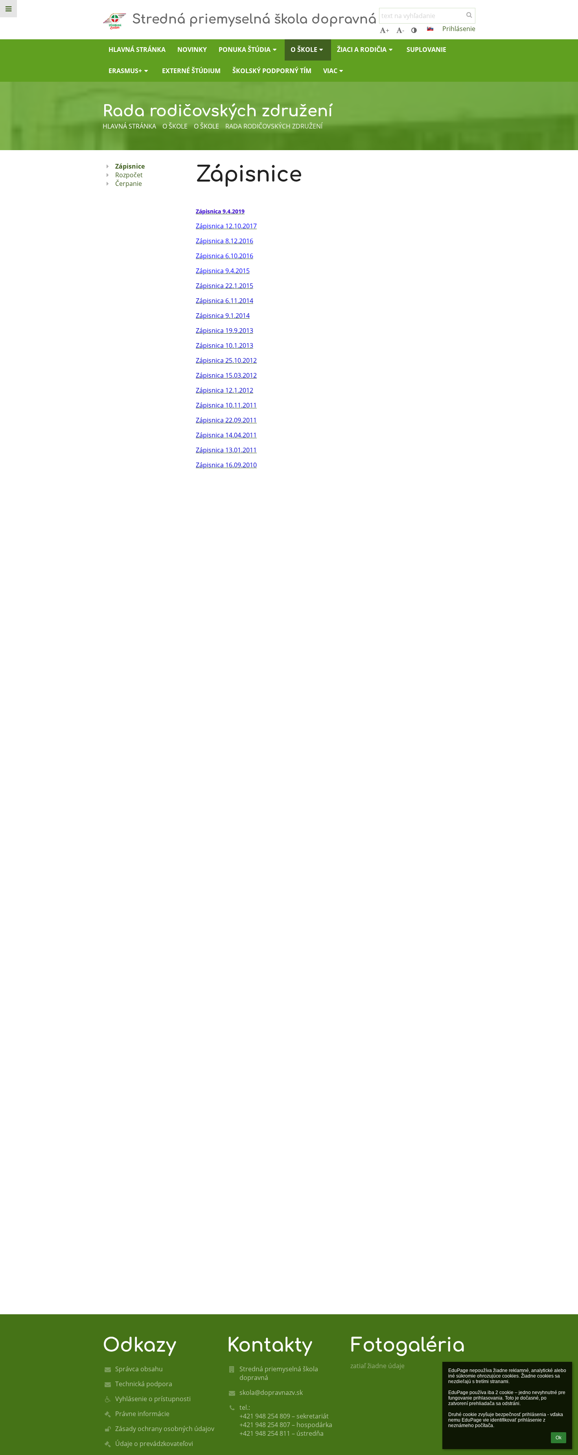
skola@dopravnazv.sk (271, 1392)
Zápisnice (130, 166)
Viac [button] (330, 70)
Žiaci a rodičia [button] (362, 49)
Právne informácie (142, 1413)
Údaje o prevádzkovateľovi (154, 1443)
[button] (414, 30)
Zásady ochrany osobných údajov (164, 1428)
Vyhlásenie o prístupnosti (153, 1398)
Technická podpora (143, 1384)
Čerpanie (128, 183)
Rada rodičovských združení (273, 126)
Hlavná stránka (129, 126)
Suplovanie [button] (426, 49)
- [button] (403, 30)
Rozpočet (129, 175)
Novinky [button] (192, 49)
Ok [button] (558, 1437)
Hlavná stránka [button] (137, 49)
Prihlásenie (458, 28)
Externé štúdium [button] (191, 70)
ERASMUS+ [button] (125, 70)
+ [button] (387, 30)
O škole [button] (304, 49)
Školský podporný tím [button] (271, 70)
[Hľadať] (469, 14)
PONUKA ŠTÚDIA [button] (245, 49)
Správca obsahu (139, 1369)
